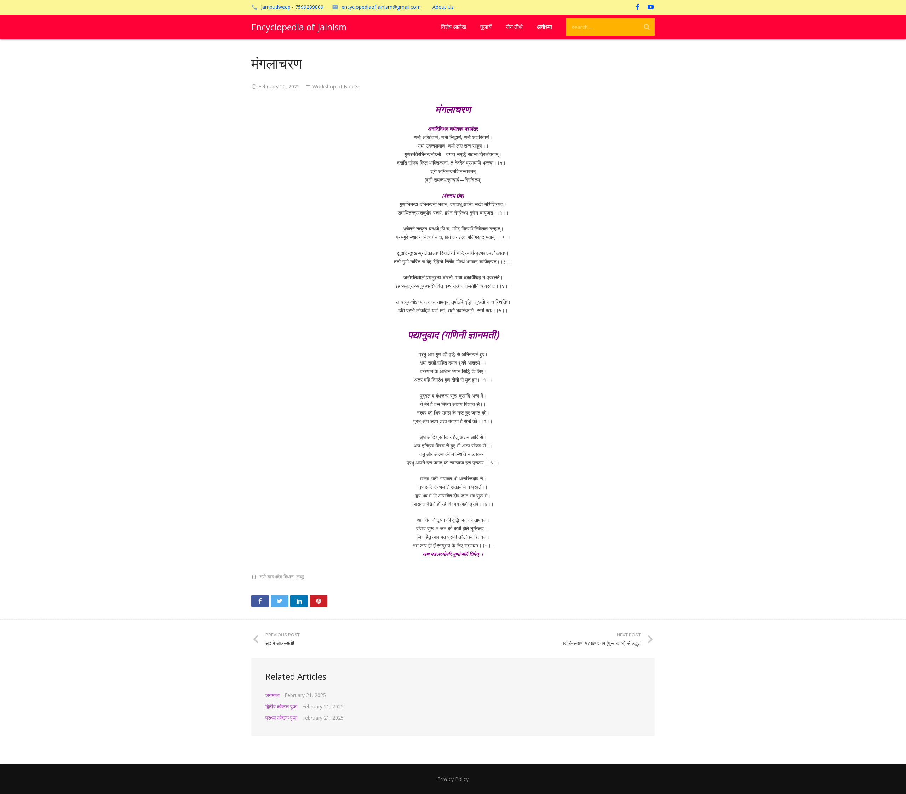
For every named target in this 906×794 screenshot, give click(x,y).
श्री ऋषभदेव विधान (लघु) (281, 576)
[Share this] (260, 601)
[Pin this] (318, 601)
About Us (443, 7)
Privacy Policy (453, 779)
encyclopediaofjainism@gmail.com (381, 7)
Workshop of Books (335, 86)
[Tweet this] (279, 601)
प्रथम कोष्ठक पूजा (281, 717)
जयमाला (272, 695)
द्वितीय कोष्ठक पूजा (281, 706)
